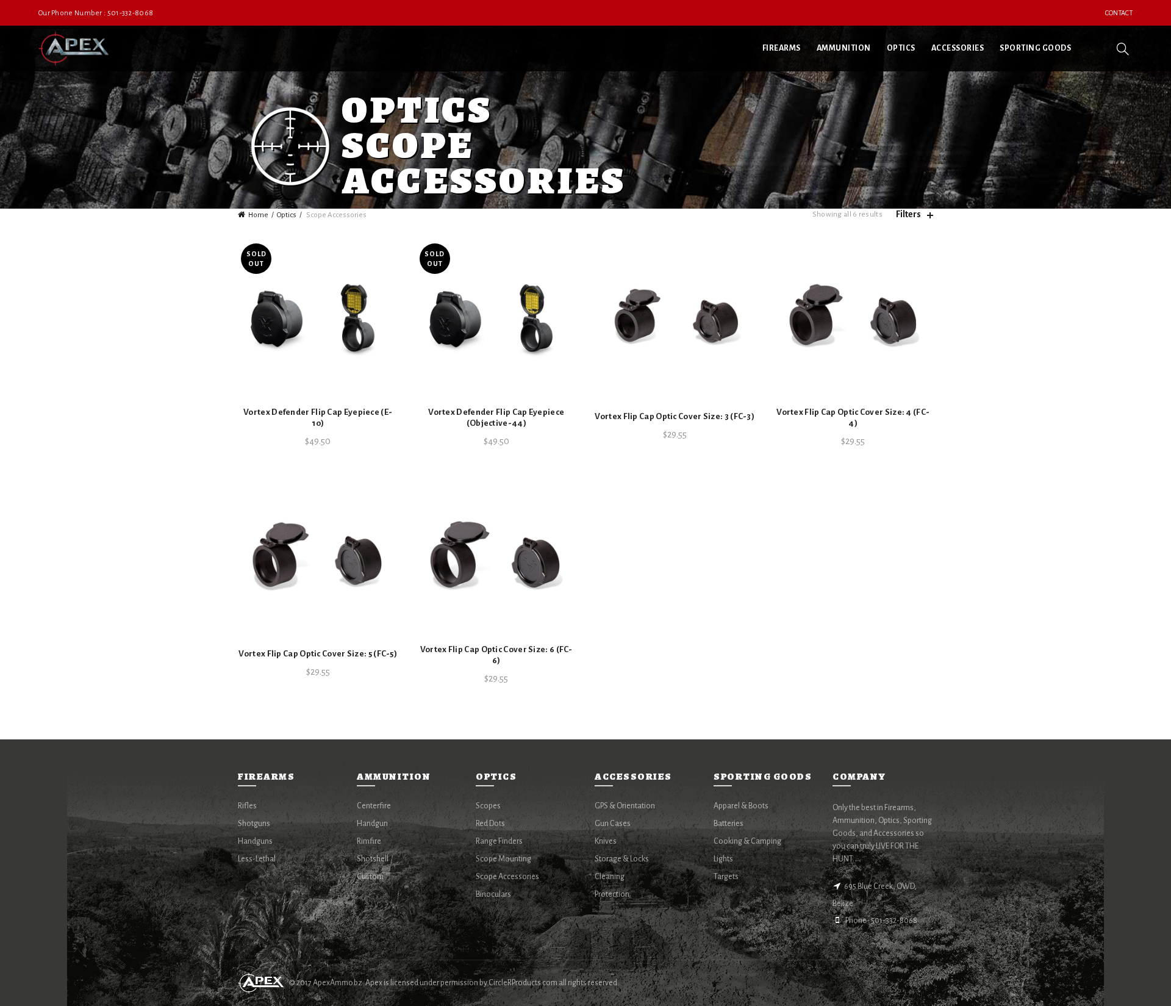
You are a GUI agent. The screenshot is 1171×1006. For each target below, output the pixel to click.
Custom (370, 876)
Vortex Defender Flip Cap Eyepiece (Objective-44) (496, 418)
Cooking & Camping (747, 841)
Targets (726, 876)
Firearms (781, 48)
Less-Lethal (257, 859)
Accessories (957, 48)
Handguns (255, 841)
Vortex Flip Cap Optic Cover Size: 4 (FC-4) (852, 418)
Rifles (247, 806)
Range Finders (499, 841)
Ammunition (844, 48)
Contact (1119, 12)
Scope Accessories (507, 876)
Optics (901, 48)
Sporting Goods (1035, 48)
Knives (606, 841)
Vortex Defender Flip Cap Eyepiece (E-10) (317, 418)
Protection (612, 894)
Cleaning (610, 876)
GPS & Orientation (625, 806)
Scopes (488, 806)
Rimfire (369, 841)
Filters (908, 214)
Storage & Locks (622, 859)
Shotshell (373, 859)
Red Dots (490, 823)
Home (258, 215)
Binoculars (493, 894)
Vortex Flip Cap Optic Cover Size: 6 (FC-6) (496, 655)
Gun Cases (613, 823)
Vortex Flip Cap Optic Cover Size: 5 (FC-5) (317, 653)
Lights (723, 859)
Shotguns (254, 823)
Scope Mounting (503, 859)
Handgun (372, 823)
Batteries (728, 823)
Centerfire (374, 806)
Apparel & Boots (741, 806)
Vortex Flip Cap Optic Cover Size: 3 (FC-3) (674, 416)
